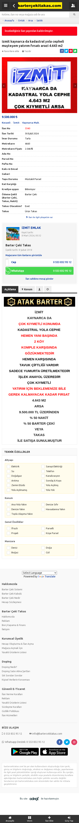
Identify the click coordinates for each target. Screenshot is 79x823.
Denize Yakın (18, 509)
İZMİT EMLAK (31, 227)
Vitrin (29, 821)
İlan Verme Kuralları (12, 694)
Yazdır (28, 51)
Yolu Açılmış (52, 485)
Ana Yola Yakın (19, 504)
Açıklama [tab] (10, 289)
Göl (48, 552)
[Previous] (4, 85)
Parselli (50, 528)
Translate (50, 576)
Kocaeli (6, 122)
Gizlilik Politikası (10, 711)
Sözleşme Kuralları (12, 707)
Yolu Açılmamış (19, 490)
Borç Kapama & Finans (14, 625)
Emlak (21, 20)
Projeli (14, 533)
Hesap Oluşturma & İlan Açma (18, 643)
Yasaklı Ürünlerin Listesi (14, 652)
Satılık (40, 20)
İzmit (16, 122)
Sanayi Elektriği (54, 466)
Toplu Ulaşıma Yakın (22, 514)
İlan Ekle (49, 821)
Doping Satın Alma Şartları (16, 671)
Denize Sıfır (52, 504)
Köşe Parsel (52, 533)
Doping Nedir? (9, 667)
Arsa (30, 20)
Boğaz (14, 552)
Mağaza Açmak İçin (12, 648)
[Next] (75, 85)
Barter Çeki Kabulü (12, 593)
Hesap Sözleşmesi (11, 602)
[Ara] (74, 14)
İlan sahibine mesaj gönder (39, 279)
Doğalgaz (16, 475)
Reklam (6, 621)
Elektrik (15, 466)
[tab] (39, 289)
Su (12, 471)
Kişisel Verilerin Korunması (16, 679)
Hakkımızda (8, 616)
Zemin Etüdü (18, 485)
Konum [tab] (28, 289)
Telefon (50, 471)
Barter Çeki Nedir (11, 598)
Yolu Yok (50, 490)
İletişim (6, 629)
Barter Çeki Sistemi (12, 589)
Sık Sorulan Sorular (12, 675)
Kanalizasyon (53, 475)
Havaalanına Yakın (55, 509)
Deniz (14, 547)
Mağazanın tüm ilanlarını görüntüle (24, 255)
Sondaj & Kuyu (53, 480)
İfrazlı (14, 528)
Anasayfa (9, 20)
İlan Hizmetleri (9, 715)
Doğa (49, 547)
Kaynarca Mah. (30, 122)
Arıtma (15, 480)
